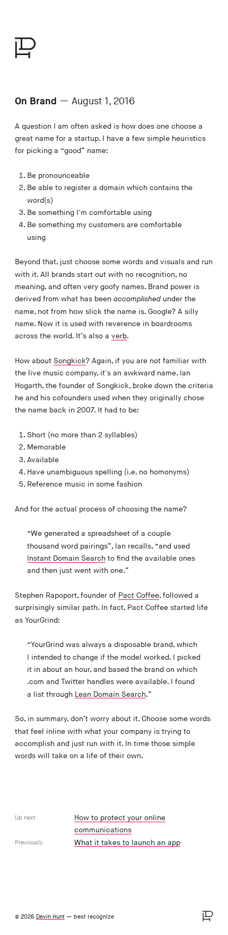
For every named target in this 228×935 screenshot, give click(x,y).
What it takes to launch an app (127, 842)
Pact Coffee (138, 595)
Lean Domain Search (110, 694)
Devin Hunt (50, 916)
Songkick (70, 360)
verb (119, 335)
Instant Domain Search (66, 558)
